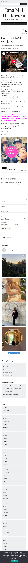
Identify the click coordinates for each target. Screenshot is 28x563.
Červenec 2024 (6, 407)
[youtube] (5, 1)
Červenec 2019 (6, 438)
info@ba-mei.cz (14, 118)
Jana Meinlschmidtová (9, 45)
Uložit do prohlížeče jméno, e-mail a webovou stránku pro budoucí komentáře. (13, 218)
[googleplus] (3, 1)
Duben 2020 (5, 430)
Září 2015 (5, 509)
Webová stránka (4, 211)
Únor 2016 (5, 495)
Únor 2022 (5, 413)
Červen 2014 (5, 549)
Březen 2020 (5, 433)
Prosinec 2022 (6, 410)
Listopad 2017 (6, 450)
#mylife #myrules (9, 391)
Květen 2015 (5, 521)
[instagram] (6, 1)
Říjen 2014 (5, 538)
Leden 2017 (5, 469)
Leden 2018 (5, 447)
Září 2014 (5, 540)
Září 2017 (5, 455)
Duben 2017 (5, 467)
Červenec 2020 (6, 424)
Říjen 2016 (5, 475)
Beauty (18, 45)
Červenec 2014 (6, 546)
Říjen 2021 (5, 418)
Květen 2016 (5, 489)
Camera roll (5, 366)
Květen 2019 (5, 441)
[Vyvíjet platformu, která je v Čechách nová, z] (14, 290)
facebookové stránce (7, 128)
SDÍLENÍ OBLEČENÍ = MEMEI (9, 364)
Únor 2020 (5, 435)
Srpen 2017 (5, 458)
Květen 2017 (5, 464)
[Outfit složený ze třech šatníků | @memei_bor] (14, 314)
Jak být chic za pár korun (8, 372)
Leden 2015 (5, 529)
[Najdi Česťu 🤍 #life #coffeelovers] (14, 339)
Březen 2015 (5, 526)
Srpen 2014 (5, 543)
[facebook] (1, 1)
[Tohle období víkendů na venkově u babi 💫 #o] (14, 265)
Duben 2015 (5, 523)
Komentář (3, 187)
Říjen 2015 (5, 506)
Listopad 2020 (6, 421)
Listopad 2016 (6, 472)
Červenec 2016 (6, 484)
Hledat (23, 4)
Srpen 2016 (5, 481)
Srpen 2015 (5, 512)
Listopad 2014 (6, 535)
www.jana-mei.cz (6, 237)
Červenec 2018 (6, 444)
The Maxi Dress (22, 170)
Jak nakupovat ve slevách (18, 385)
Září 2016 (5, 478)
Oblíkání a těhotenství (7, 375)
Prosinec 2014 (6, 532)
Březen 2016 (5, 492)
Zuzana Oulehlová (6, 388)
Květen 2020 (5, 427)
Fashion (21, 45)
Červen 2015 (5, 518)
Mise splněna (15, 394)
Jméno (3, 201)
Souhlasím (14, 560)
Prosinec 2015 (6, 501)
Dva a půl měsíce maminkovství (9, 369)
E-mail (3, 206)
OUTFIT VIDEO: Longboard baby (9, 169)
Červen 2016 (5, 487)
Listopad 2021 (6, 416)
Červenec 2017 (6, 461)
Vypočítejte (3, 222)
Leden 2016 (5, 498)
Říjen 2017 (5, 452)
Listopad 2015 (6, 503)
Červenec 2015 (6, 515)
